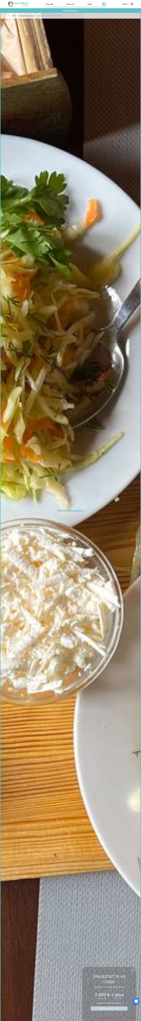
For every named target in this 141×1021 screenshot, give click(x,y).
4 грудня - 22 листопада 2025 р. (109, 1003)
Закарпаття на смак (26, 16)
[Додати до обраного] (132, 970)
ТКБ (13, 16)
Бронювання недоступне (109, 1009)
